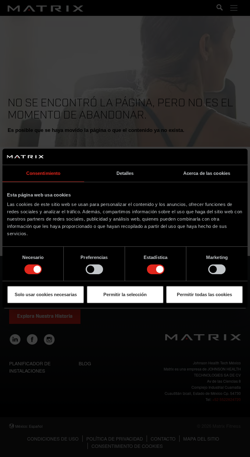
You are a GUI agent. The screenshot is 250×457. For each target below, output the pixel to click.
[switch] (94, 269)
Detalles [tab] (125, 172)
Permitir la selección (125, 294)
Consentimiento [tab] (43, 172)
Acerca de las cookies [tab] (206, 172)
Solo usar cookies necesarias (46, 294)
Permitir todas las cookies (204, 294)
